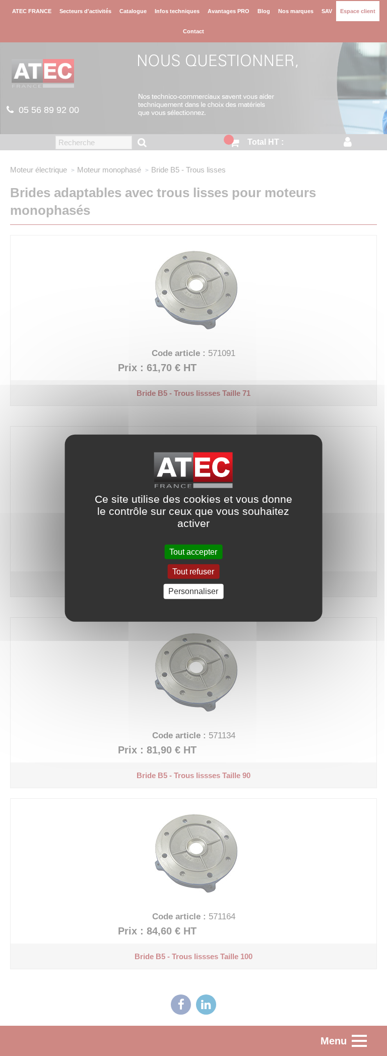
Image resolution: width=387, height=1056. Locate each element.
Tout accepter (193, 552)
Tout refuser (193, 571)
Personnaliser (193, 591)
